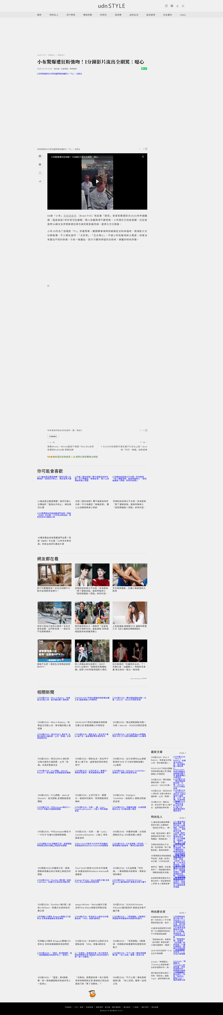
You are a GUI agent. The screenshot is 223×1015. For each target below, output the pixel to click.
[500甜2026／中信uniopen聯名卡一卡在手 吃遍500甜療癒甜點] (54, 817)
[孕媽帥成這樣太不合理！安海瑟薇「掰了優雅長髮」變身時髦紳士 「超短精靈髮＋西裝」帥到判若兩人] (129, 487)
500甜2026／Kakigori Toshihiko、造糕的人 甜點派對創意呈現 (129, 798)
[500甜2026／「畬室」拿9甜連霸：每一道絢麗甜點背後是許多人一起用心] (54, 963)
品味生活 (134, 14)
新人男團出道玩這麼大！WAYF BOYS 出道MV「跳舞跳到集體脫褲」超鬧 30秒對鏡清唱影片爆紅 (91, 667)
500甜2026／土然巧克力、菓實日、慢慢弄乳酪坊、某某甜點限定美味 (91, 798)
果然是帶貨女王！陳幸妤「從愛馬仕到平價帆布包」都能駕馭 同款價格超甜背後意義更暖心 (92, 629)
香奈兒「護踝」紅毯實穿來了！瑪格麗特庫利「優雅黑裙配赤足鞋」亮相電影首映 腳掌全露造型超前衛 (161, 872)
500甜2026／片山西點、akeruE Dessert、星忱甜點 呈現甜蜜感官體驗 (54, 798)
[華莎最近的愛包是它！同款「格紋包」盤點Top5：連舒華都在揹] (179, 975)
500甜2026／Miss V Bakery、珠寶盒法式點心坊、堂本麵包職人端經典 (54, 725)
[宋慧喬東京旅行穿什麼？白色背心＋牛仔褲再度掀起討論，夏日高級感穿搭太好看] (179, 920)
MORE (182, 753)
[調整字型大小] (40, 181)
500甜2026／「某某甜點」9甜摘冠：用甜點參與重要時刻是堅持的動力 (129, 944)
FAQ (76, 1007)
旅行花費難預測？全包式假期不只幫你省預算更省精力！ (53, 589)
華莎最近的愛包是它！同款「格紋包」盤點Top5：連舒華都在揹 (161, 975)
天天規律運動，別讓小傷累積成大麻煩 (129, 589)
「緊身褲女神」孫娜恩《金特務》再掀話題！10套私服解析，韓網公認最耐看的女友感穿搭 (161, 943)
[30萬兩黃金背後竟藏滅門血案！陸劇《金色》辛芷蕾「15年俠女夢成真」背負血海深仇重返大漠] (54, 524)
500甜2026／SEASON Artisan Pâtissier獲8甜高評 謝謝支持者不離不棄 (129, 907)
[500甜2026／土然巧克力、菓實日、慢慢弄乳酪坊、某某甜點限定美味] (92, 781)
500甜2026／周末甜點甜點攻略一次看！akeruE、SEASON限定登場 (130, 724)
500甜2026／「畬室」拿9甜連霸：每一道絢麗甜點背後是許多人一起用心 (54, 980)
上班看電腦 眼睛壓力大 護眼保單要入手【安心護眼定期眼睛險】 (130, 627)
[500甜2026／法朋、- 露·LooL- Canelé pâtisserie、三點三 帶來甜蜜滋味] (92, 817)
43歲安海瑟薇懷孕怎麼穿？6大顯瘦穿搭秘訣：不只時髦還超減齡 (161, 931)
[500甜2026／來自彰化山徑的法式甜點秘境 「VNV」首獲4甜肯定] (92, 927)
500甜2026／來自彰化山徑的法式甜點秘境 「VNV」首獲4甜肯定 (91, 942)
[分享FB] (40, 156)
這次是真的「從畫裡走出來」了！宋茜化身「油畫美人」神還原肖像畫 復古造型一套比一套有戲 (129, 667)
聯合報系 (127, 1007)
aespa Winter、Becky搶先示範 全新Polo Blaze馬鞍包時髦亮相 (91, 906)
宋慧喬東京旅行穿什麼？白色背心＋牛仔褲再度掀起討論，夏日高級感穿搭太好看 (161, 921)
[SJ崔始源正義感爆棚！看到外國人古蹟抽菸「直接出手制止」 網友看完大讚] (54, 487)
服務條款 (99, 1007)
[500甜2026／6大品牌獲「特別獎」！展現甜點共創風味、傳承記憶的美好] (129, 854)
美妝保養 (87, 14)
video (183, 14)
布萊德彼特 (53, 436)
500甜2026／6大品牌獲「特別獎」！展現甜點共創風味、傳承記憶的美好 (129, 871)
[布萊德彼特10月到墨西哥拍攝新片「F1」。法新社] (92, 109)
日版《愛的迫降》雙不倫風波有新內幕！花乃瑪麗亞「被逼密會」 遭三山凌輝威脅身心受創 (92, 504)
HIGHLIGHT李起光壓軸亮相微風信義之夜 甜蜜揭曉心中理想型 (91, 724)
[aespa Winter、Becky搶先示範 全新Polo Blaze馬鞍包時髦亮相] (92, 890)
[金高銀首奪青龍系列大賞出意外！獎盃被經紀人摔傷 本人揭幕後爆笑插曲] (179, 881)
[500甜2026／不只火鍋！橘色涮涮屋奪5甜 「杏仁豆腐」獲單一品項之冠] (129, 963)
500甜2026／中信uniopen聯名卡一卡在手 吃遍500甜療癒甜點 (54, 833)
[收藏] (40, 173)
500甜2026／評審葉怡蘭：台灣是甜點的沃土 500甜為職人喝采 (129, 833)
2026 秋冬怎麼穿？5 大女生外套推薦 (161, 952)
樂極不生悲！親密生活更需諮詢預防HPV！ (53, 665)
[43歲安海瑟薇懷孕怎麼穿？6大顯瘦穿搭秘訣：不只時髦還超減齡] (179, 931)
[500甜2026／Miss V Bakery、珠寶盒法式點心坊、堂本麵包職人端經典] (54, 708)
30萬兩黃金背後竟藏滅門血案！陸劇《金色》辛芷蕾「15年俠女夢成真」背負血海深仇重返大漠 (54, 540)
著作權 (107, 1007)
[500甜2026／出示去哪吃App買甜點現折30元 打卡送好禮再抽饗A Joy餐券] (129, 745)
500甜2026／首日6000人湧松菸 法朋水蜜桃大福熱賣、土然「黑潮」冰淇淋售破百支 (53, 761)
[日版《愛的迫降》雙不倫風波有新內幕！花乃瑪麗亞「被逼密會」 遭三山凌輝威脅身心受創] (92, 487)
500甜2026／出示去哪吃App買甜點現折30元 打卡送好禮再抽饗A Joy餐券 (129, 761)
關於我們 (145, 1007)
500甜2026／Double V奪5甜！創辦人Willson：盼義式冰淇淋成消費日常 (54, 907)
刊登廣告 (68, 1007)
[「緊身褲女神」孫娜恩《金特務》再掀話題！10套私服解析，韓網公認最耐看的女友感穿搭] (179, 942)
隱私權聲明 (116, 1007)
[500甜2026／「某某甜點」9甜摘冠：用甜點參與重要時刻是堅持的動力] (129, 927)
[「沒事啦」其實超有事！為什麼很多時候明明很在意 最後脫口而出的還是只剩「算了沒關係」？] (92, 963)
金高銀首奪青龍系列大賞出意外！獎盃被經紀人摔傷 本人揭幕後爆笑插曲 (161, 882)
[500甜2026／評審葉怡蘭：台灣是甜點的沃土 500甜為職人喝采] (129, 817)
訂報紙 (136, 1007)
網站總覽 (154, 1007)
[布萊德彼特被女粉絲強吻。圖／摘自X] (97, 356)
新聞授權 (89, 1007)
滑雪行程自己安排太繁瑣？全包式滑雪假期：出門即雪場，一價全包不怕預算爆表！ (53, 629)
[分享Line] (40, 164)
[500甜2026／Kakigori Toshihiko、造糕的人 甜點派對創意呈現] (129, 781)
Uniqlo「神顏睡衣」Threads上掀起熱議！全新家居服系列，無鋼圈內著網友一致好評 (161, 965)
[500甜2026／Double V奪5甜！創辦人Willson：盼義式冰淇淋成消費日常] (54, 890)
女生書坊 (167, 14)
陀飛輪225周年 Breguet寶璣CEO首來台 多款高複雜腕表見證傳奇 (54, 942)
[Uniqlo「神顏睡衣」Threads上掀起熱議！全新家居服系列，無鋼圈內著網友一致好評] (179, 964)
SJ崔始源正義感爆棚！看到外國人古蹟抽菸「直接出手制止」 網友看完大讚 (54, 504)
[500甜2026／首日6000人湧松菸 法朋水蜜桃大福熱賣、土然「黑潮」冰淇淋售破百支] (54, 745)
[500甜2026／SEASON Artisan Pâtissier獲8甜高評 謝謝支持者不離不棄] (129, 890)
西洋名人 (61, 55)
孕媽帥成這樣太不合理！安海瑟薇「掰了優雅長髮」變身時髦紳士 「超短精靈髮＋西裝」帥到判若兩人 (129, 506)
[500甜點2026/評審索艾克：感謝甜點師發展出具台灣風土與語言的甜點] (54, 854)
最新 (39, 14)
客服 (81, 1007)
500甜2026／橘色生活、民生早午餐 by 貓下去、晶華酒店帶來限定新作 (91, 761)
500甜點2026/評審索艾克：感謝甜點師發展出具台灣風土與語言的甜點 (54, 871)
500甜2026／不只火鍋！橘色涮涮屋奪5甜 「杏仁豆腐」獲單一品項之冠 (129, 980)
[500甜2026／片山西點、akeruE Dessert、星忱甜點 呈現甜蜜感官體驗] (54, 781)
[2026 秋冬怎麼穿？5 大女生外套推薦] (179, 953)
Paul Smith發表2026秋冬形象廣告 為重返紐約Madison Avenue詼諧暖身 (92, 871)
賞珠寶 (118, 14)
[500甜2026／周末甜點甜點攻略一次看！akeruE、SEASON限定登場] (129, 708)
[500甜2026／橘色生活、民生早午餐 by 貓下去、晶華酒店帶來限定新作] (92, 745)
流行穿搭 (70, 14)
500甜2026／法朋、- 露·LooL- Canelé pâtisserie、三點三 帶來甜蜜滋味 (91, 834)
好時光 (103, 14)
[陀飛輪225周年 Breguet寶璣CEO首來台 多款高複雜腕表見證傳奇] (54, 927)
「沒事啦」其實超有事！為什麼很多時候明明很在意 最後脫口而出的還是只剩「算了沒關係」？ (92, 980)
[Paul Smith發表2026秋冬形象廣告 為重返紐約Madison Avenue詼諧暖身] (92, 854)
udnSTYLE (41, 55)
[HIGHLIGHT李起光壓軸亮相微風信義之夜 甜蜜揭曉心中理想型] (92, 708)
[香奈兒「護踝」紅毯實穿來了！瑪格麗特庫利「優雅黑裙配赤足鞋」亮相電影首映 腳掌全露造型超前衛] (179, 869)
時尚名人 (54, 14)
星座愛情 (150, 14)
